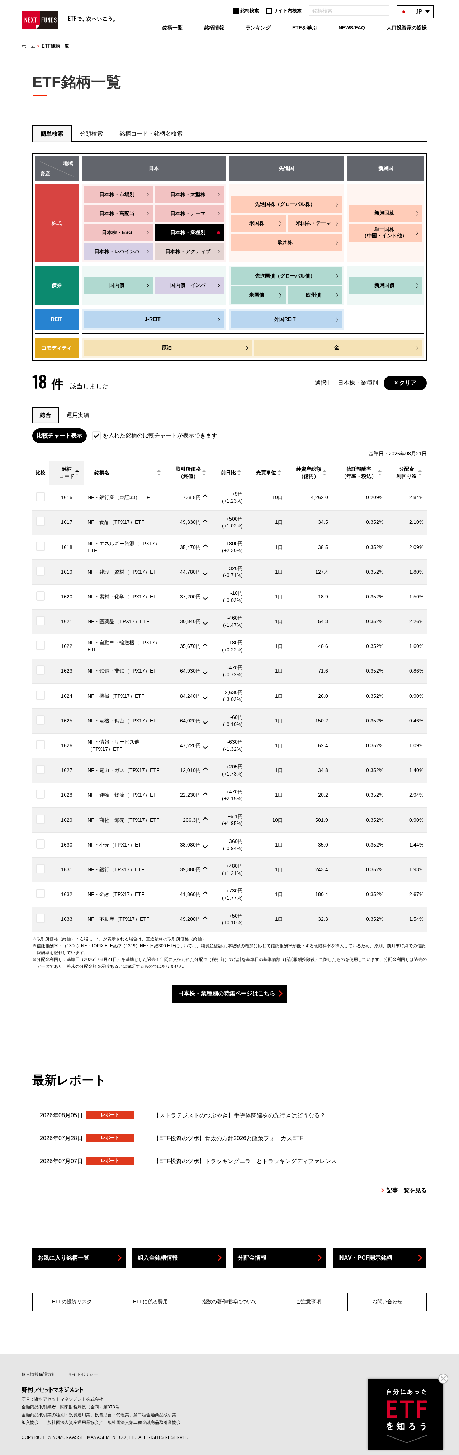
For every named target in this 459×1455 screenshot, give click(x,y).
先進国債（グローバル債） (285, 276)
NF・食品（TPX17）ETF (116, 522)
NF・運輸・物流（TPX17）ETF (123, 795)
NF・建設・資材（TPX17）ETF (123, 572)
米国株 (256, 223)
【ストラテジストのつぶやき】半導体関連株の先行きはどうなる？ (239, 1115)
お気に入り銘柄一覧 (63, 1258)
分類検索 (91, 134)
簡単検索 (52, 134)
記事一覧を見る (407, 1190)
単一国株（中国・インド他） (384, 232)
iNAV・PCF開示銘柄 (365, 1258)
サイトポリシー (83, 1374)
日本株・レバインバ (116, 251)
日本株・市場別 (116, 194)
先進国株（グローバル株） (285, 204)
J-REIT (153, 319)
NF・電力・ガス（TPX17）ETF (123, 770)
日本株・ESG (117, 232)
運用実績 (77, 415)
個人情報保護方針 (39, 1374)
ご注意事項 (308, 1301)
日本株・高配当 (116, 213)
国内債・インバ (187, 285)
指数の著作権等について (229, 1301)
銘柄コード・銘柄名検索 (151, 134)
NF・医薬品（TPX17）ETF (118, 621)
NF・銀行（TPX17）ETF (116, 869)
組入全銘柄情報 (158, 1258)
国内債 (116, 285)
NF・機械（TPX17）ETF (116, 696)
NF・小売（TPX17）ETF (116, 845)
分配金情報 (252, 1258)
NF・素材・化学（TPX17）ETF (123, 596)
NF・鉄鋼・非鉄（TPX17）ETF (123, 671)
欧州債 (313, 295)
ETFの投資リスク (72, 1301)
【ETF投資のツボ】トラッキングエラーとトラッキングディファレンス (245, 1161)
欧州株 (285, 242)
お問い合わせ (387, 1301)
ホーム (29, 46)
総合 (45, 415)
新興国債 (384, 285)
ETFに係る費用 (150, 1301)
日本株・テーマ (187, 213)
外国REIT (285, 319)
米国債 (256, 295)
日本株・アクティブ (187, 251)
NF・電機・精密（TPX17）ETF (123, 721)
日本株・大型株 (187, 194)
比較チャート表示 (59, 435)
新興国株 (384, 213)
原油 (167, 347)
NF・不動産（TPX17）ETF (118, 919)
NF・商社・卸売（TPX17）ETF (123, 820)
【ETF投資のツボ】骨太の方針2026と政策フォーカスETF (228, 1138)
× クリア (405, 383)
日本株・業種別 (187, 232)
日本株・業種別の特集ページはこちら (226, 993)
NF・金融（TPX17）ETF (116, 894)
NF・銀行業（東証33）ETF (118, 497)
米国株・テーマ (313, 223)
